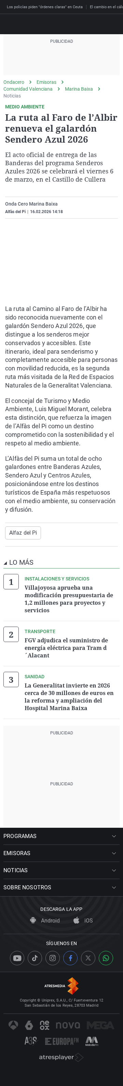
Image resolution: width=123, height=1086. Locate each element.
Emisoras (46, 82)
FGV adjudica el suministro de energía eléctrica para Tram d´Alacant (66, 648)
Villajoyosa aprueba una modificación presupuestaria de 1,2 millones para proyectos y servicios (69, 599)
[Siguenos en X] (88, 958)
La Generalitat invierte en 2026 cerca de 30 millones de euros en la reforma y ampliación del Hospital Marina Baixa (69, 697)
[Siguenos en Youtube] (17, 958)
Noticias (12, 96)
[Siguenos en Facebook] (70, 958)
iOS (88, 920)
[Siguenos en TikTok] (35, 958)
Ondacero (13, 82)
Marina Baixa (79, 89)
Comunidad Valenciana (28, 89)
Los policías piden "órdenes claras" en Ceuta (45, 7)
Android (50, 920)
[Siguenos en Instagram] (52, 958)
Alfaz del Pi (23, 532)
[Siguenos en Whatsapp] (106, 958)
